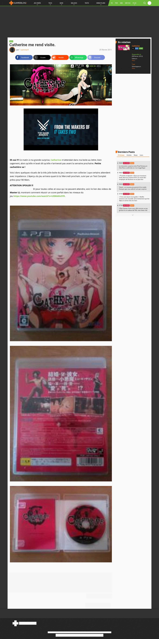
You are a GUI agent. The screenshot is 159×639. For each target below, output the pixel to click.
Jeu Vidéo (37, 3)
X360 (141, 48)
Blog (11, 41)
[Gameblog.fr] (17, 3)
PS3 (136, 48)
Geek (61, 3)
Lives (141, 155)
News (135, 155)
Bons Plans (100, 3)
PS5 (116, 3)
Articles (129, 155)
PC (112, 3)
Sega (133, 64)
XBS (121, 3)
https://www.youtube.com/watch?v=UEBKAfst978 (39, 196)
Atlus (133, 60)
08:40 (133, 165)
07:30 (133, 207)
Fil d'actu (121, 155)
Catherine (56, 159)
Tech (50, 3)
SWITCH (127, 3)
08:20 (132, 176)
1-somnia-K (24, 49)
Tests (87, 3)
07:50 (134, 197)
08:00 (133, 186)
